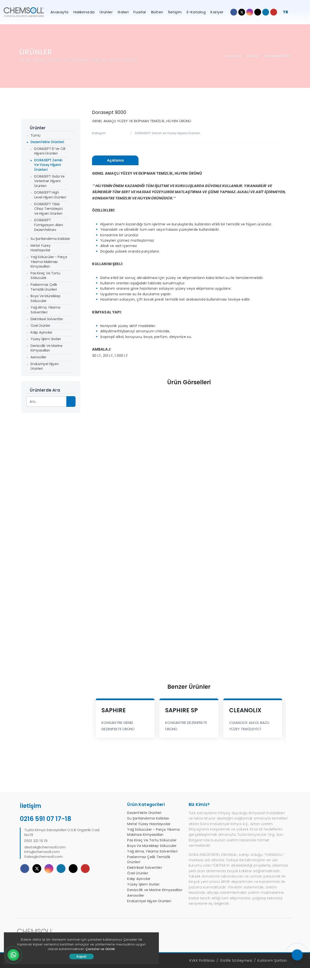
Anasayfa (234, 56)
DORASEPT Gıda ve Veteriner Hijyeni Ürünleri (49, 181)
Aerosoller (38, 357)
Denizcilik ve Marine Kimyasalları (46, 348)
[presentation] (115, 160)
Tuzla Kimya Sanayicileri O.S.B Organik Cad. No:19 (62, 832)
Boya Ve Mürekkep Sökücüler (46, 298)
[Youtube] (85, 868)
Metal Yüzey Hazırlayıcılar (41, 248)
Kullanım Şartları (272, 960)
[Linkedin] (61, 868)
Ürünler (253, 56)
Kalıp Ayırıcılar (41, 332)
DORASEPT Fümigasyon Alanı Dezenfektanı (48, 225)
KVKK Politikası (202, 960)
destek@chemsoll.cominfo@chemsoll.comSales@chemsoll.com (45, 852)
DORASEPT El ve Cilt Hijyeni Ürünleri (50, 151)
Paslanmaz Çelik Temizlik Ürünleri (44, 287)
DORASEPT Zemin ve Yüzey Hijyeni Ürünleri (48, 165)
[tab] (115, 160)
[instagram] (49, 868)
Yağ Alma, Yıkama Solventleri (45, 310)
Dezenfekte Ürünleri (47, 141)
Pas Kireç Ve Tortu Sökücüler (45, 275)
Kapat (81, 956)
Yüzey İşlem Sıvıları (46, 338)
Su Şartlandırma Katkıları (50, 238)
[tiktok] (73, 868)
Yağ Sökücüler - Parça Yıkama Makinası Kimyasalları (49, 261)
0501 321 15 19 (35, 840)
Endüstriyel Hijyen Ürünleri (45, 366)
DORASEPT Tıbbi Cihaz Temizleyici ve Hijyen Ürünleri (48, 209)
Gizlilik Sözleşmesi (236, 960)
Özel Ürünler (40, 325)
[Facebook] (25, 868)
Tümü (35, 135)
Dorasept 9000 (277, 56)
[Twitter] (37, 868)
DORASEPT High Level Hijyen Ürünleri (50, 195)
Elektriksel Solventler (47, 319)
